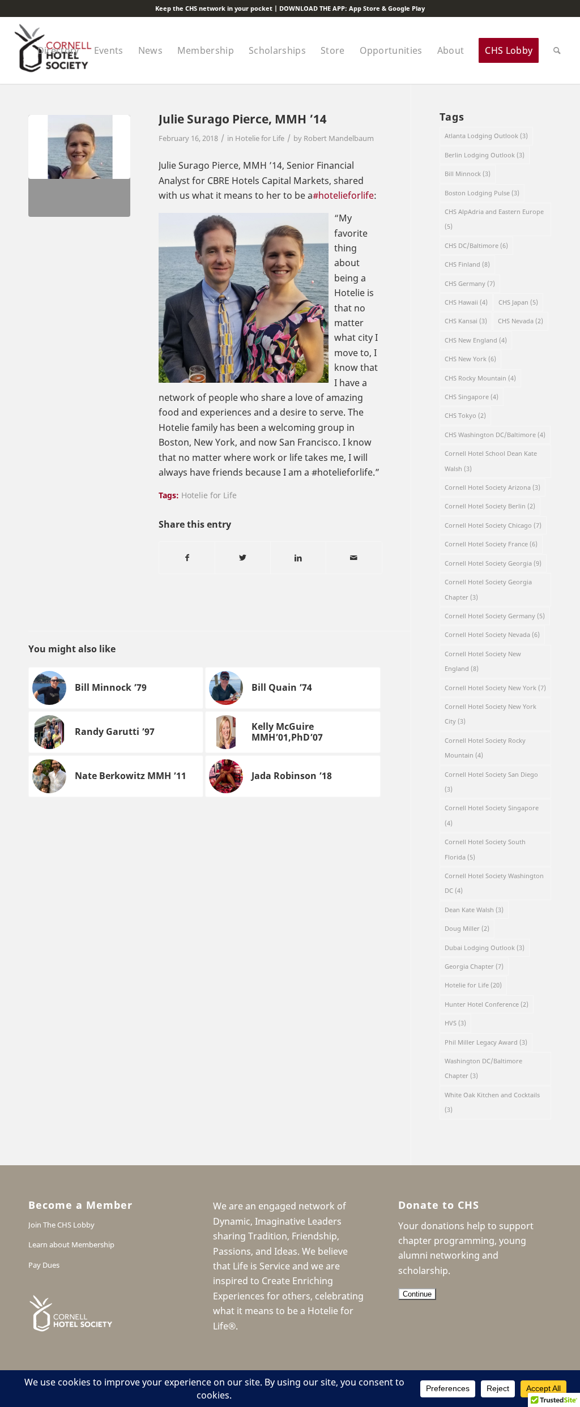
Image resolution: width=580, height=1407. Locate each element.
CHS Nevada (520, 321)
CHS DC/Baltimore (476, 245)
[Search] (557, 50)
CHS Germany (470, 283)
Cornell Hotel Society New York (495, 687)
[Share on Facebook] (187, 558)
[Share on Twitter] (242, 558)
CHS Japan (518, 302)
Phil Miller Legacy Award (486, 1042)
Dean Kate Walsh (474, 909)
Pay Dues (43, 1265)
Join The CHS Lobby (61, 1225)
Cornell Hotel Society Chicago (493, 525)
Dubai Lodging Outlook (484, 947)
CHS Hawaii (466, 302)
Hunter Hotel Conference (486, 1004)
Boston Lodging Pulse (482, 193)
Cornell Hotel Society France (491, 544)
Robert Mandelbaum (339, 138)
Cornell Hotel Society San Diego (491, 781)
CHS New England (476, 340)
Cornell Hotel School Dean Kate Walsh (491, 460)
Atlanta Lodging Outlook (486, 135)
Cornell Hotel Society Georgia (493, 563)
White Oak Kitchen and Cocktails (492, 1102)
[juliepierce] (79, 166)
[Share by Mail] (353, 558)
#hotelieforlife (343, 195)
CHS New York (470, 358)
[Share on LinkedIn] (298, 558)
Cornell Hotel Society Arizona (492, 487)
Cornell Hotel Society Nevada (492, 634)
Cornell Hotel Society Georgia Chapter (488, 589)
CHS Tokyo (465, 415)
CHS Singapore (471, 396)
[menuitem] (58, 50)
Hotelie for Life (259, 138)
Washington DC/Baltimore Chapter (483, 1068)
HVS (455, 1023)
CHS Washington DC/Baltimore (495, 434)
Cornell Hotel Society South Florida (485, 849)
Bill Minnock (468, 173)
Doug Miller (467, 928)
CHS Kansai (466, 321)
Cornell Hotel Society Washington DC (494, 883)
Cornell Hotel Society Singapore (492, 815)
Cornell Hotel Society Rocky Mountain (485, 747)
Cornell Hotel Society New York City (490, 713)
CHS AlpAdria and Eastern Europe (494, 218)
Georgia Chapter (474, 966)
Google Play (406, 8)
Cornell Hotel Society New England (483, 661)
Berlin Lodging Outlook (484, 155)
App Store (364, 8)
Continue (417, 1294)
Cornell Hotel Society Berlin (490, 506)
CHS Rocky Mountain (480, 378)
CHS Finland (467, 264)
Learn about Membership (71, 1244)
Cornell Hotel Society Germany (495, 615)
